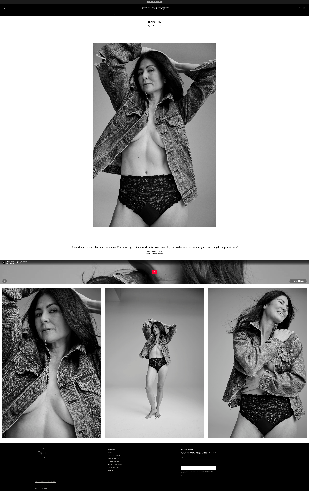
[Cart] (303, 8)
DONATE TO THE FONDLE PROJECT (154, 1)
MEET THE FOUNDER (114, 455)
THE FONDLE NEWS (113, 467)
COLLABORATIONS (113, 458)
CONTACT (111, 470)
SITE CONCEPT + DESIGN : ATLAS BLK (45, 482)
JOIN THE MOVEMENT (114, 461)
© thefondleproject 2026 (41, 488)
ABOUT (110, 452)
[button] (114, 14)
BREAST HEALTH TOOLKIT (115, 464)
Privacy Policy (206, 471)
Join (198, 468)
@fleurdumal (159, 253)
